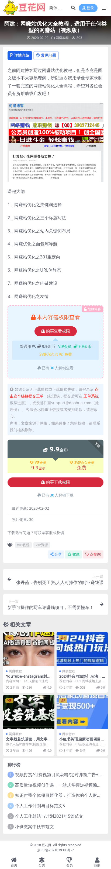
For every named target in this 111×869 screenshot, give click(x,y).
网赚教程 (62, 37)
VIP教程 (23, 544)
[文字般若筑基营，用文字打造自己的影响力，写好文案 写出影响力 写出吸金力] (28, 712)
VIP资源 (42, 544)
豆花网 (46, 845)
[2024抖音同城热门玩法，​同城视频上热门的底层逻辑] (82, 649)
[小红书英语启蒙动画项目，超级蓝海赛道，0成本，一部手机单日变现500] (82, 712)
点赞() (95, 554)
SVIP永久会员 (84, 463)
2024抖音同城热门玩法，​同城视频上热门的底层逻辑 (82, 678)
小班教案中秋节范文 (34, 827)
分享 (57, 554)
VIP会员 (40, 463)
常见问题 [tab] (48, 55)
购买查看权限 (58, 331)
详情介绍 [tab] (21, 55)
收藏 (75, 554)
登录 (90, 8)
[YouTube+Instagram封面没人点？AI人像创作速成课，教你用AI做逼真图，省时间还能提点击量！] (28, 649)
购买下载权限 (58, 482)
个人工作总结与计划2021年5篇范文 (49, 816)
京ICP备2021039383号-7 (55, 850)
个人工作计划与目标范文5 (40, 806)
